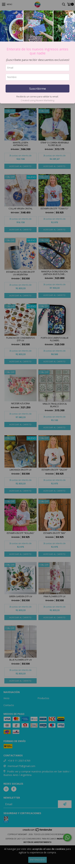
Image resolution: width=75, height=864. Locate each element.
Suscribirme (37, 89)
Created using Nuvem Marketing (37, 100)
